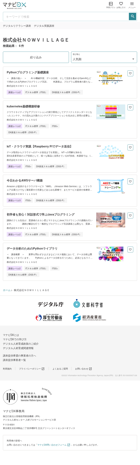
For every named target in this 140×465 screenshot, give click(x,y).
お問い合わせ (81, 368)
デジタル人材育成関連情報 (18, 348)
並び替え (76, 54)
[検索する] (132, 16)
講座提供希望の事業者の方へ (19, 355)
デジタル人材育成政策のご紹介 (21, 343)
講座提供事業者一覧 (14, 360)
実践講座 (44, 25)
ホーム (7, 290)
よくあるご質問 (60, 368)
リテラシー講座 (17, 25)
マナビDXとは (11, 335)
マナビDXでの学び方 (15, 339)
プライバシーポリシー (30, 368)
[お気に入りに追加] (130, 73)
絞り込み (36, 57)
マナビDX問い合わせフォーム (52, 444)
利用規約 (7, 368)
